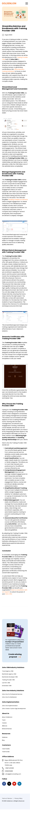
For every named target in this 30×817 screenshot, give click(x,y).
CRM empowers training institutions (13, 70)
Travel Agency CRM (7, 671)
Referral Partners (7, 729)
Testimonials (5, 751)
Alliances (4, 726)
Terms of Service (7, 798)
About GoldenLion (7, 717)
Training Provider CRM (8, 680)
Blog (3, 740)
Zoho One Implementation (10, 705)
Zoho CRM (8, 594)
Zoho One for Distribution (9, 697)
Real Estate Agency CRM (9, 674)
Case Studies (6, 749)
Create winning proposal (15, 655)
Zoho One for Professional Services (12, 694)
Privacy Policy (18, 798)
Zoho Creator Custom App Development (14, 708)
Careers (4, 723)
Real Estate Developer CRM (10, 677)
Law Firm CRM (6, 683)
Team (4, 720)
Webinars (4, 737)
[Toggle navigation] (26, 3)
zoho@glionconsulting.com (13, 774)
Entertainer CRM (6, 685)
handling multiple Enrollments (18, 200)
